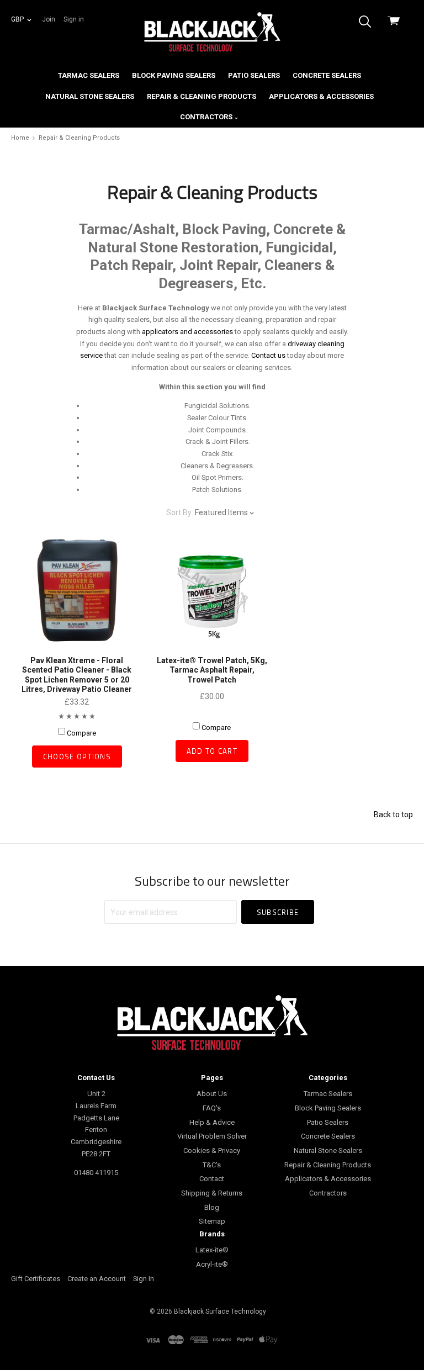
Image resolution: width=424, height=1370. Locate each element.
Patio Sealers (254, 75)
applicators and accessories (187, 331)
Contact (211, 1179)
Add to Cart (212, 751)
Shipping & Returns (211, 1193)
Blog (211, 1207)
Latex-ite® (212, 1250)
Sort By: (179, 512)
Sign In (143, 1278)
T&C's (212, 1165)
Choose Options (77, 756)
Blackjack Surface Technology (220, 1311)
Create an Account (96, 1278)
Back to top (393, 814)
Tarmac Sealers (88, 75)
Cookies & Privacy (211, 1150)
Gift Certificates (35, 1278)
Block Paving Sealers (173, 75)
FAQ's (212, 1108)
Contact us (268, 355)
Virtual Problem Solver (212, 1136)
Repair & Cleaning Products (201, 96)
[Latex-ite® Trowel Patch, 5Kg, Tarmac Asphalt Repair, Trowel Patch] (211, 589)
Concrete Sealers (327, 75)
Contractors (207, 117)
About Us (212, 1093)
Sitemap (212, 1221)
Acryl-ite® (212, 1264)
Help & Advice (212, 1122)
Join (48, 19)
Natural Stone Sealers (89, 96)
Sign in (73, 19)
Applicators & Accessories (321, 96)
